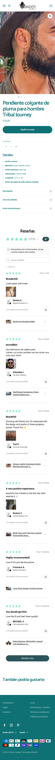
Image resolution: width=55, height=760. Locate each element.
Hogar (5, 707)
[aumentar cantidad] (16, 146)
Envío (32, 703)
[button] (37, 239)
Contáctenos (8, 703)
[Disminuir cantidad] (6, 146)
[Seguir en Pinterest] (18, 725)
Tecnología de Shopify (30, 752)
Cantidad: (7, 141)
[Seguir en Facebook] (4, 725)
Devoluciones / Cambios (40, 707)
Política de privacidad (39, 717)
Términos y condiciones (39, 712)
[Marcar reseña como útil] (46, 310)
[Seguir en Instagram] (11, 725)
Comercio (6, 712)
